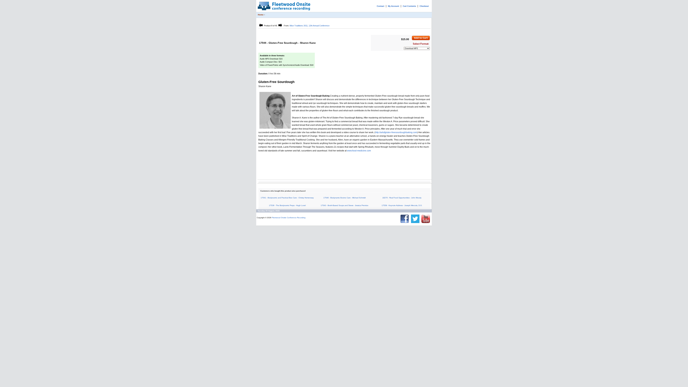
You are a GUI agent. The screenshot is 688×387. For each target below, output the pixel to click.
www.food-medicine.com (359, 150)
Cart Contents (409, 6)
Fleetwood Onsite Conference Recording (288, 218)
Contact (380, 6)
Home (260, 15)
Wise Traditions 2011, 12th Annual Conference (309, 26)
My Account (393, 6)
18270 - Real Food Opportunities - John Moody (401, 198)
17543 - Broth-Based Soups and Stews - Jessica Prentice (344, 205)
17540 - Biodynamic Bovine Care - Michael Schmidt (344, 198)
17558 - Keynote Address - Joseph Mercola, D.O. (402, 205)
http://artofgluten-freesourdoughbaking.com (396, 132)
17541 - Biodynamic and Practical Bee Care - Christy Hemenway (287, 198)
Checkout (424, 6)
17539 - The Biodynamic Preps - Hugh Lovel (287, 205)
